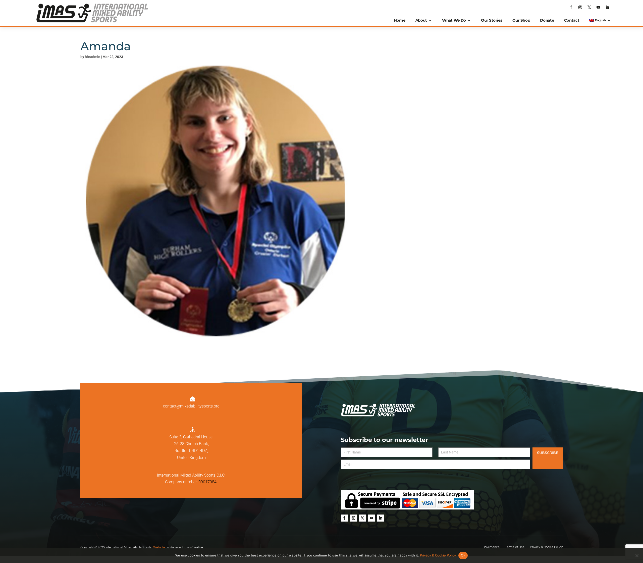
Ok (463, 555)
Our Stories (491, 20)
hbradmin (92, 57)
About (421, 20)
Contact (571, 20)
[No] (636, 555)
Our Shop (521, 20)
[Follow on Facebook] (571, 7)
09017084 (207, 482)
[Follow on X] (589, 7)
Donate (547, 20)
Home (399, 20)
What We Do (454, 20)
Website (159, 547)
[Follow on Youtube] (598, 7)
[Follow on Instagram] (580, 7)
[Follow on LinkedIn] (607, 7)
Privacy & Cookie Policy (438, 555)
